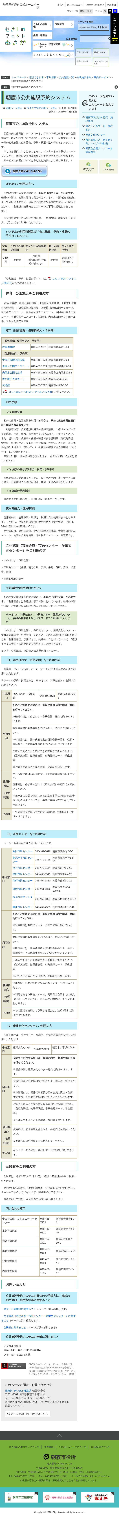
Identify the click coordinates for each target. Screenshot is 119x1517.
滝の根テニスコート (13, 379)
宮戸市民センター (23, 868)
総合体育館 (8, 347)
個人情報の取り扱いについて (24, 1447)
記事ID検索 (71, 39)
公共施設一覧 (66, 77)
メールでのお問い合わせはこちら (29, 1413)
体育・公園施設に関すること (20, 1309)
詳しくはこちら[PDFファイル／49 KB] (30, 391)
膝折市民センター (23, 907)
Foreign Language (95, 4)
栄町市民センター (23, 874)
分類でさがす (82, 52)
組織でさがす (100, 52)
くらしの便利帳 (40, 25)
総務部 (9, 1390)
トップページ (18, 77)
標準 (82, 11)
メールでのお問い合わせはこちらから (90, 1476)
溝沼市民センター (23, 889)
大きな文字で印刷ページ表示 (42, 108)
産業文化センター (95, 134)
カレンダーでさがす (101, 62)
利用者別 (111, 4)
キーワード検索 (85, 22)
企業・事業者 (40, 35)
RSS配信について (100, 1447)
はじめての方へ (74, 4)
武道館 (6, 385)
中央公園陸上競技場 (13, 360)
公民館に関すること (15, 1327)
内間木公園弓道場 (12, 372)
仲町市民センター (23, 880)
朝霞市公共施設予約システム (27, 87)
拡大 (89, 11)
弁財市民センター (23, 851)
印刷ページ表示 (14, 108)
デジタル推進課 (22, 1390)
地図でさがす (82, 61)
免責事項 (48, 1447)
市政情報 (59, 24)
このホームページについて (72, 1447)
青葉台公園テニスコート (16, 366)
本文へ (60, 4)
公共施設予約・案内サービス (92, 77)
